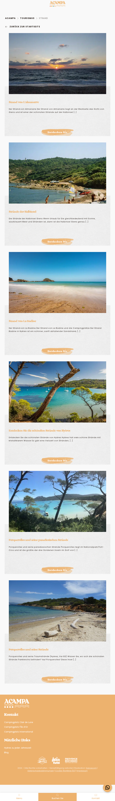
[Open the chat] (107, 787)
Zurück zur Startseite (25, 26)
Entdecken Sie (58, 132)
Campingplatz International (18, 731)
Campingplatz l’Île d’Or (16, 726)
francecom (91, 768)
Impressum (82, 770)
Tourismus (27, 18)
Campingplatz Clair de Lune (18, 722)
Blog (6, 752)
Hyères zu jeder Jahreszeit (17, 747)
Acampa (10, 18)
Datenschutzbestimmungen (41, 770)
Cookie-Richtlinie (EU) (65, 770)
